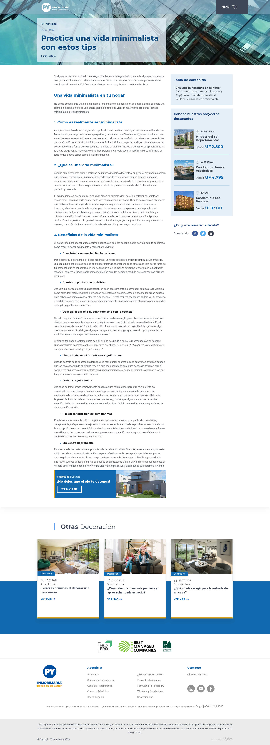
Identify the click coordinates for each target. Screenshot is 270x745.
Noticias (51, 23)
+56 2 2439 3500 (214, 706)
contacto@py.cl (194, 706)
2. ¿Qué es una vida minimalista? (196, 95)
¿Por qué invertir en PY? (150, 674)
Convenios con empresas (101, 680)
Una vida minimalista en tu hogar (198, 88)
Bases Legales (95, 697)
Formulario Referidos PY (150, 685)
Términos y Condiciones (150, 691)
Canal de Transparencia (99, 685)
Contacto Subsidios (98, 691)
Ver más (46, 599)
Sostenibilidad (145, 697)
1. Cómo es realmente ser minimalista (199, 91)
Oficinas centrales (197, 674)
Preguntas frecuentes (149, 680)
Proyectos (93, 674)
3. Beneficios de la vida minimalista (197, 99)
